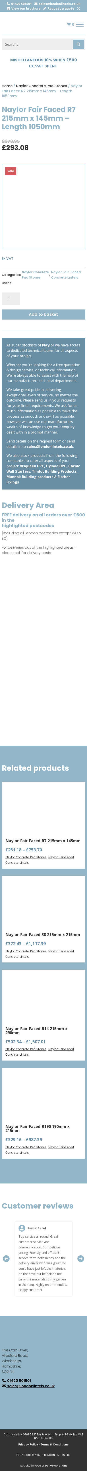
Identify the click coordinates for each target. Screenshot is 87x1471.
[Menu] (79, 24)
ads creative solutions (51, 1465)
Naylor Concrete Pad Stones (41, 85)
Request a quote (60, 8)
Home (7, 85)
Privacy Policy (28, 1444)
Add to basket (43, 314)
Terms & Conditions (54, 1444)
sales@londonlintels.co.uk (59, 4)
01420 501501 (21, 4)
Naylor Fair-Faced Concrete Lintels (66, 275)
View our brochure (25, 8)
